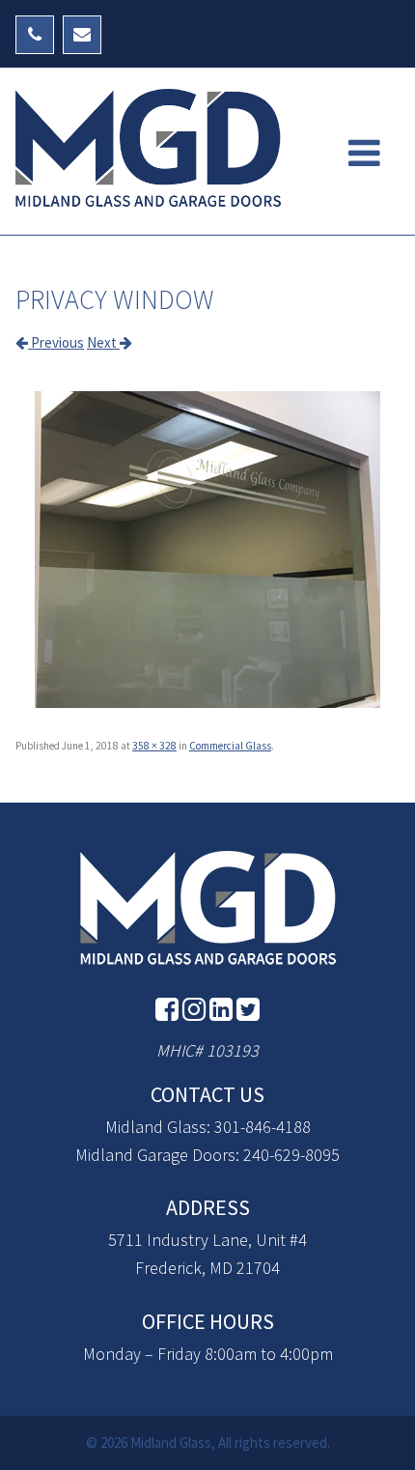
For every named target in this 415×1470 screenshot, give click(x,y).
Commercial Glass (230, 745)
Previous (56, 342)
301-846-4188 (262, 1127)
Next (103, 342)
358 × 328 (154, 745)
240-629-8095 (291, 1155)
